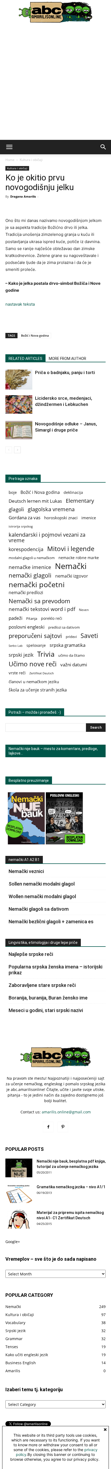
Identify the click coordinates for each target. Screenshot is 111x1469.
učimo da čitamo (71, 655)
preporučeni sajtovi (35, 636)
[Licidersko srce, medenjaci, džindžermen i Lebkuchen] (18, 404)
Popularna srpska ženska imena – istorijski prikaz (55, 969)
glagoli (16, 509)
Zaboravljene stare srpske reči (42, 985)
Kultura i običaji (31, 159)
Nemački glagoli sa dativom (39, 909)
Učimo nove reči (33, 664)
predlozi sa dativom (64, 627)
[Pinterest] (62, 1127)
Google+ (12, 1241)
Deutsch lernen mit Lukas (35, 501)
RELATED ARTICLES (25, 358)
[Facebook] (48, 1127)
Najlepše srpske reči (31, 954)
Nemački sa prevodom (39, 601)
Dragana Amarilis (23, 196)
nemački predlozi (26, 592)
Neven (84, 610)
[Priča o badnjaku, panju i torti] (18, 380)
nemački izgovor (71, 576)
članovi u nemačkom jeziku (34, 681)
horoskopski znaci (61, 518)
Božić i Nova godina (35, 335)
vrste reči (17, 673)
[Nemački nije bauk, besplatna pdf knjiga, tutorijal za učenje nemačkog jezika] (18, 1168)
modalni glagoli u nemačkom (32, 558)
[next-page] (17, 450)
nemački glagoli (30, 575)
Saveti (89, 636)
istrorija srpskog (21, 526)
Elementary (80, 500)
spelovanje (36, 645)
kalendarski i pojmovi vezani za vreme (47, 537)
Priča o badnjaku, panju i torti (65, 372)
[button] (9, 147)
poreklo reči (51, 618)
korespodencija (26, 549)
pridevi (71, 636)
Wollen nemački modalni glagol (42, 896)
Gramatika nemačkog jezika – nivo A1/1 (71, 1187)
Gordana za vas (24, 517)
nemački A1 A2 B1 (24, 859)
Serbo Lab (16, 646)
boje (13, 492)
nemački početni (37, 584)
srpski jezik (21, 655)
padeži (15, 618)
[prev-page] (8, 450)
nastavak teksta (20, 304)
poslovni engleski (26, 627)
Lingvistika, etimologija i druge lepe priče (43, 942)
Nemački (70, 566)
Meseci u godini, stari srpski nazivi (46, 1010)
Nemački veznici (26, 871)
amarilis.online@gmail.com (66, 1111)
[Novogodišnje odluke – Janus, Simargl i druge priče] (18, 430)
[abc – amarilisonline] (55, 12)
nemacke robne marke (78, 557)
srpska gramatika (67, 645)
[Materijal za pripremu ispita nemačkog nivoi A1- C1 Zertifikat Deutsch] (18, 1219)
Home (10, 159)
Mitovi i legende (70, 548)
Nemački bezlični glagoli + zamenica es (51, 921)
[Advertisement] (55, 82)
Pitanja (31, 618)
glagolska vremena (51, 509)
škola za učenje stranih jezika (38, 690)
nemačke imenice (30, 567)
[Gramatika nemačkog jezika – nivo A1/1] (18, 1193)
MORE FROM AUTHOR (67, 358)
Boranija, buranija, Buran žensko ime (48, 998)
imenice (88, 517)
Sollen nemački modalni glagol (42, 884)
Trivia (45, 654)
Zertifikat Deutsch (41, 673)
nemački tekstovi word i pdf (42, 609)
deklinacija (73, 492)
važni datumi (73, 664)
